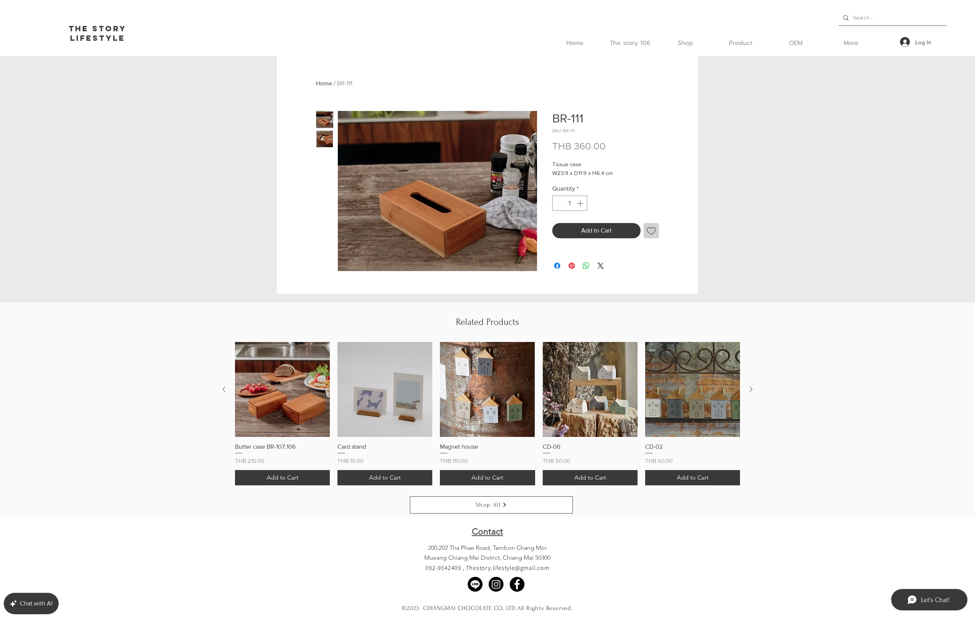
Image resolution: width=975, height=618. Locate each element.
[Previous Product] (224, 389)
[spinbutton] (569, 203)
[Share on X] (600, 265)
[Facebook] (517, 584)
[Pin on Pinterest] (571, 265)
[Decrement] (558, 203)
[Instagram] (496, 584)
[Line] (475, 584)
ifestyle (100, 38)
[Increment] (580, 203)
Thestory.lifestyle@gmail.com (507, 568)
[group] (487, 414)
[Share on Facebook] (557, 265)
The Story (97, 28)
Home (324, 83)
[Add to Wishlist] (651, 230)
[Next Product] (751, 389)
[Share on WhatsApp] (586, 265)
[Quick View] (282, 389)
